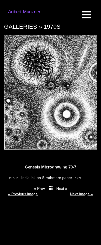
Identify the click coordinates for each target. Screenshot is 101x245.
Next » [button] (61, 188)
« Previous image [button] (23, 194)
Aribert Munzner (24, 11)
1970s (52, 26)
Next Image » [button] (81, 194)
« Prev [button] (39, 188)
